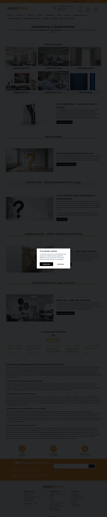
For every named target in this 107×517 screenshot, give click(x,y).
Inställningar (60, 264)
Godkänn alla (46, 264)
